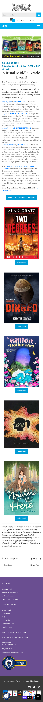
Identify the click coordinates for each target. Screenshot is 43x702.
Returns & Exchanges (10, 592)
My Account (6, 610)
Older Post (8, 565)
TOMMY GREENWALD (18, 114)
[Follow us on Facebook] (31, 558)
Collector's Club (8, 624)
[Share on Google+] (37, 558)
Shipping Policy (7, 589)
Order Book (21, 263)
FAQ (3, 617)
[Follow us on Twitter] (34, 558)
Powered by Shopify (31, 681)
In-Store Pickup (8, 596)
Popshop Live (7, 627)
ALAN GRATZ (19, 102)
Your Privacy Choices (10, 599)
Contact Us (6, 613)
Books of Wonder (16, 681)
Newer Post (34, 565)
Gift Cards (6, 620)
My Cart (21, 20)
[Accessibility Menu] (6, 696)
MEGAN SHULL (23, 145)
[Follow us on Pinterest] (40, 558)
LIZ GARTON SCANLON (22, 128)
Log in (31, 20)
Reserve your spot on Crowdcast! (21, 197)
